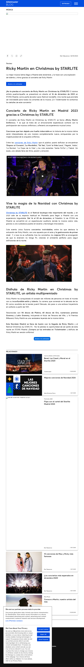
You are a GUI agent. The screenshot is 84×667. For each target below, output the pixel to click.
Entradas (65, 3)
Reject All (43, 634)
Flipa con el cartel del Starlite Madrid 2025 (57, 402)
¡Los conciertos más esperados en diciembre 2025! (58, 576)
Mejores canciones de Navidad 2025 (60, 377)
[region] (27, 635)
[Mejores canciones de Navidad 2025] (24, 385)
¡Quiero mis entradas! (15, 84)
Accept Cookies (43, 629)
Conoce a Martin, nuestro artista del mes (60, 600)
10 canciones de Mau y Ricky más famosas (58, 555)
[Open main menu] (76, 4)
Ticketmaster (47, 371)
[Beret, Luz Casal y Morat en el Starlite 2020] (24, 364)
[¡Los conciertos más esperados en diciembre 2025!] (24, 583)
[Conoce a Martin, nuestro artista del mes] (24, 605)
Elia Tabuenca (64, 56)
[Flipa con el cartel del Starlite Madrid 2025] (24, 473)
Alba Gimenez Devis (49, 393)
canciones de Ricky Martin (26, 142)
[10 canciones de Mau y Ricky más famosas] (24, 562)
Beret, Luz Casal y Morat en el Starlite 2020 (57, 359)
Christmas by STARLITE (16, 212)
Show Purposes (43, 639)
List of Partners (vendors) (14, 621)
